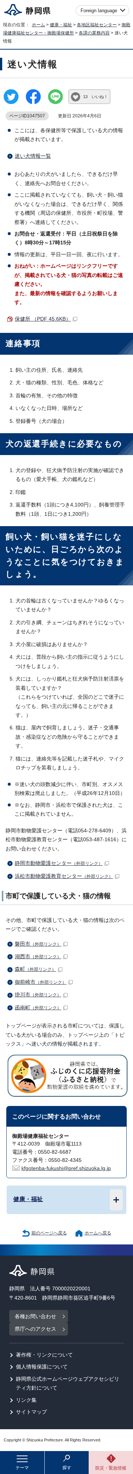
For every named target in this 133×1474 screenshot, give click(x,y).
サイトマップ (31, 1412)
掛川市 (38, 994)
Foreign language (99, 10)
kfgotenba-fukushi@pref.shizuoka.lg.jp (66, 1168)
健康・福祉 (61, 24)
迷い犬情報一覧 (33, 156)
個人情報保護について (42, 1367)
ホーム (38, 24)
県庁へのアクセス (35, 1329)
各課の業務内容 (94, 33)
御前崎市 (40, 982)
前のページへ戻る (49, 1233)
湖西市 (38, 956)
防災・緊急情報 (110, 1468)
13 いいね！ (95, 96)
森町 (35, 969)
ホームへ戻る (98, 1233)
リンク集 (26, 1400)
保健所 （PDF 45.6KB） (43, 319)
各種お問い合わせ (35, 1316)
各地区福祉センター (97, 24)
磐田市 (38, 944)
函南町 (38, 1007)
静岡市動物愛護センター (59, 863)
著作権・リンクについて (44, 1355)
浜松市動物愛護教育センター (64, 876)
